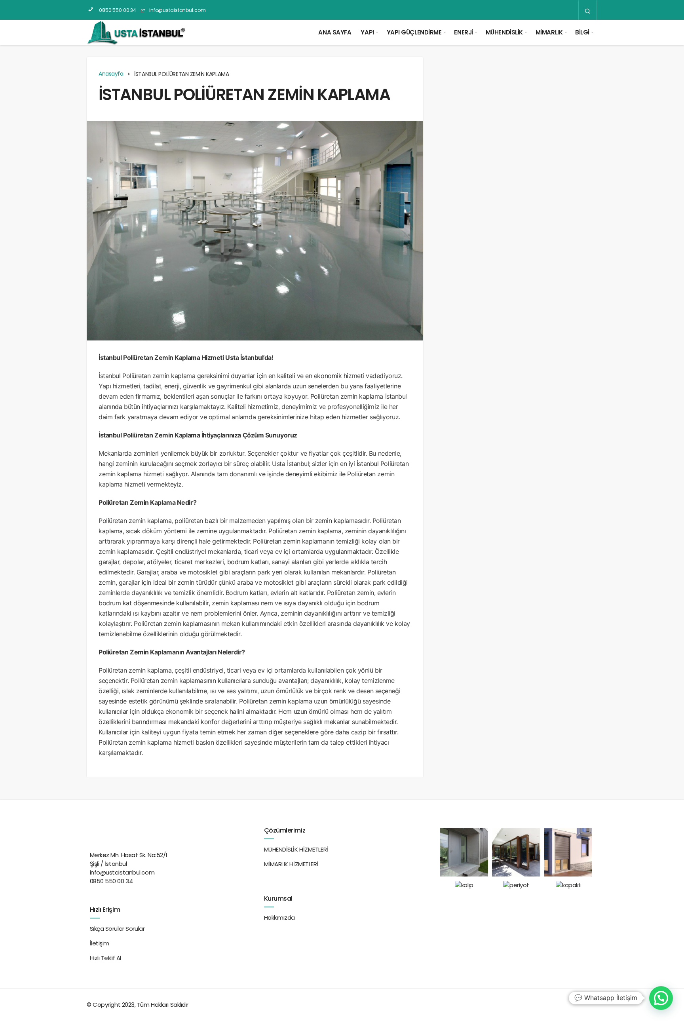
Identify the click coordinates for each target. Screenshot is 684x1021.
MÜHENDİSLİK (504, 32)
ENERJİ (463, 32)
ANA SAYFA (334, 32)
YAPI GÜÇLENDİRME (414, 32)
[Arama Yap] (588, 10)
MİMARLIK (549, 32)
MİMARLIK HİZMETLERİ (291, 864)
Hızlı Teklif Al (105, 958)
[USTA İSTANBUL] (136, 32)
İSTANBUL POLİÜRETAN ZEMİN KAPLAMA (244, 94)
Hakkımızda (279, 917)
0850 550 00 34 (117, 10)
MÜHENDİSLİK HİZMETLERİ (296, 849)
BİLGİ (582, 32)
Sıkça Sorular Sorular (117, 928)
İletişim (99, 943)
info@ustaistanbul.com (176, 10)
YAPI (367, 32)
